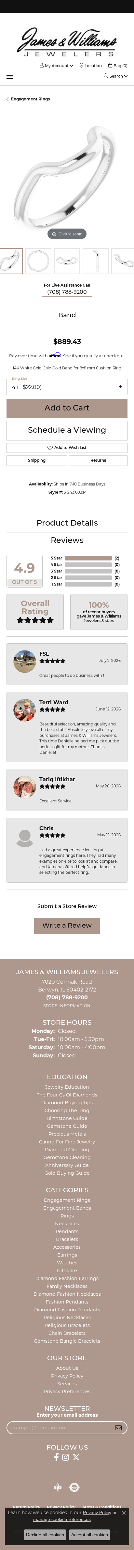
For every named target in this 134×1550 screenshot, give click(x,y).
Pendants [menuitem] (67, 1231)
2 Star (56, 577)
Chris (46, 828)
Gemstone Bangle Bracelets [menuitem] (67, 1341)
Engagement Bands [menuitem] (67, 1208)
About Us (67, 1368)
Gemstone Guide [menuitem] (67, 1126)
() (116, 558)
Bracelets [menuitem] (67, 1239)
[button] (54, 66)
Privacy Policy (67, 1376)
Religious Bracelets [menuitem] (67, 1325)
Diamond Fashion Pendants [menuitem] (67, 1310)
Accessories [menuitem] (67, 1247)
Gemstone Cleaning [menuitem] (67, 1157)
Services (67, 1384)
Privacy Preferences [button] (67, 1391)
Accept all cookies (89, 1534)
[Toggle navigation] (10, 76)
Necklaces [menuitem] (67, 1224)
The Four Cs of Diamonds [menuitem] (67, 1095)
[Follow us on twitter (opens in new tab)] (76, 1457)
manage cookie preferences (62, 1519)
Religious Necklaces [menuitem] (67, 1317)
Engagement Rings (30, 99)
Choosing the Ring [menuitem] (67, 1110)
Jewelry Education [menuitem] (67, 1087)
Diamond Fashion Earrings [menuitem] (67, 1278)
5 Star (56, 558)
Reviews (67, 541)
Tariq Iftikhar (57, 779)
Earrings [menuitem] (67, 1255)
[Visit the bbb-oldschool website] (58, 1487)
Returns (98, 461)
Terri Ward (53, 702)
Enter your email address (67, 1415)
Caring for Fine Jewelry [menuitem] (67, 1142)
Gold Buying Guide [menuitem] (67, 1173)
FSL (44, 654)
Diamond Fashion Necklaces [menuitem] (67, 1294)
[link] (91, 66)
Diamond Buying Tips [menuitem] (67, 1103)
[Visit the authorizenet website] (74, 1487)
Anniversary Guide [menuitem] (67, 1165)
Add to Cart (67, 408)
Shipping (37, 461)
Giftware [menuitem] (67, 1271)
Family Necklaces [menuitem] (67, 1286)
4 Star (56, 564)
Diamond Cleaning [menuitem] (67, 1150)
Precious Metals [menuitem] (67, 1134)
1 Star (56, 584)
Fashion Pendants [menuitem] (67, 1302)
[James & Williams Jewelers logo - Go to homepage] (67, 42)
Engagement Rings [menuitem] (67, 1200)
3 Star (56, 571)
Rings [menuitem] (67, 1216)
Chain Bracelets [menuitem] (67, 1333)
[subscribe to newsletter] (118, 1428)
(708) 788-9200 (67, 292)
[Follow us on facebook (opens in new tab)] (56, 1457)
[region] (67, 181)
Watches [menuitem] (67, 1263)
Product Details (67, 524)
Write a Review (67, 926)
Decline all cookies (45, 1534)
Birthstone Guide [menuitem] (67, 1118)
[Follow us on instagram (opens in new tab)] (65, 1457)
